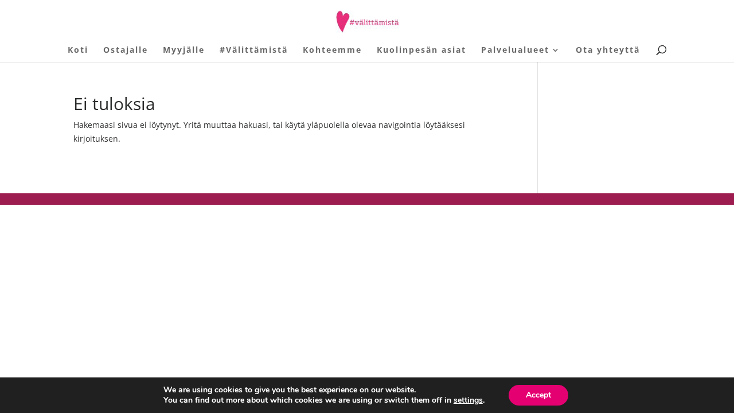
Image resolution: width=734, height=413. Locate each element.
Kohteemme (332, 50)
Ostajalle (125, 50)
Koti (78, 50)
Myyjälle (184, 50)
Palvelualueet (515, 50)
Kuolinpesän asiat (421, 50)
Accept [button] (538, 394)
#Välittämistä (254, 50)
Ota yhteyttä (608, 50)
